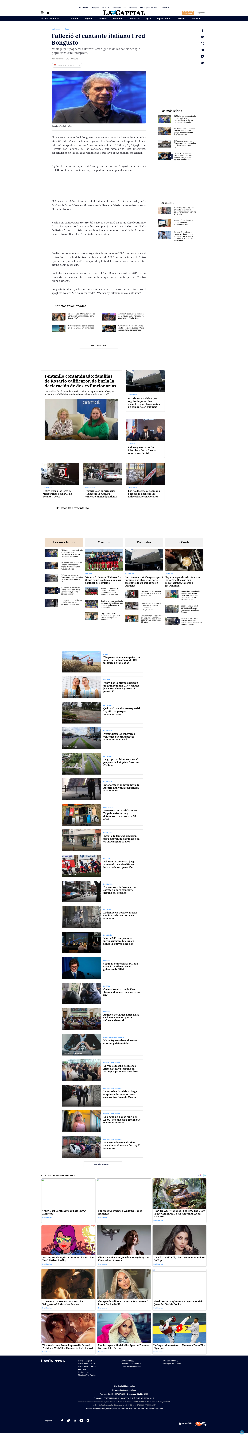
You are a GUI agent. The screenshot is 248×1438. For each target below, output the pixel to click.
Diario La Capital (85, 1361)
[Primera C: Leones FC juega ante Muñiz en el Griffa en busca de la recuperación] (102, 866)
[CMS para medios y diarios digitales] (185, 1423)
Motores (95, 8)
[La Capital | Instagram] (75, 1420)
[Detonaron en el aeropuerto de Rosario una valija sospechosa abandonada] (102, 789)
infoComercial (83, 1372)
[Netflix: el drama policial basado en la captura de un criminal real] (73, 328)
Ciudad (75, 19)
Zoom (67, 29)
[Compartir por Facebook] (202, 30)
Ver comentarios (98, 346)
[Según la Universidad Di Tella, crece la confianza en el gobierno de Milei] (102, 968)
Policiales (134, 19)
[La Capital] (124, 12)
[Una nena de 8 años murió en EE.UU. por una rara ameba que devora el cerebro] (102, 1121)
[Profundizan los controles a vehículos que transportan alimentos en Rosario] (102, 738)
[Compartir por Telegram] (202, 50)
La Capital (56, 29)
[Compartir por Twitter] (202, 37)
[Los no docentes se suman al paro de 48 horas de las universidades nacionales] (145, 482)
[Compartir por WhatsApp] (202, 43)
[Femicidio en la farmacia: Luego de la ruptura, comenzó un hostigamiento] (144, 606)
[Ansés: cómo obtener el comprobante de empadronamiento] (177, 223)
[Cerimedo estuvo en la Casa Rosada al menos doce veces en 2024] (102, 993)
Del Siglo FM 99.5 (170, 1361)
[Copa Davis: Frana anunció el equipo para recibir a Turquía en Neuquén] (104, 616)
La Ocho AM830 (127, 1361)
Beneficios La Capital (149, 8)
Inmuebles (83, 8)
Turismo (165, 8)
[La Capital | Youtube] (81, 1420)
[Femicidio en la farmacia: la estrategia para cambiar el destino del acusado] (102, 891)
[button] (42, 12)
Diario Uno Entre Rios (87, 1366)
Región (88, 19)
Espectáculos (163, 19)
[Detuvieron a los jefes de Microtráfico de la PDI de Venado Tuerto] (60, 482)
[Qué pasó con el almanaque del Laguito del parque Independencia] (102, 712)
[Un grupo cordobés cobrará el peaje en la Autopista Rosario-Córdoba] (102, 763)
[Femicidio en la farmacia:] (102, 482)
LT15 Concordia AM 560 (131, 1366)
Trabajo (105, 8)
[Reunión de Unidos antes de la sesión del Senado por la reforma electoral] (102, 1019)
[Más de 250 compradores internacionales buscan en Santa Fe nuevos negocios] (102, 942)
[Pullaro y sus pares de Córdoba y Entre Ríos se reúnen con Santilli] (145, 438)
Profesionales (119, 8)
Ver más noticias (101, 1164)
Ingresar (201, 13)
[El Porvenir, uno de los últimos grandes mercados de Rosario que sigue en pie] (177, 144)
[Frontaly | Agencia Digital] (199, 1424)
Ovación (102, 19)
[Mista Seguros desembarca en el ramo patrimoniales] (102, 1044)
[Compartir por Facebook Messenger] (202, 56)
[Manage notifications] (242, 1432)
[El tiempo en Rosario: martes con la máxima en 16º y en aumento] (102, 917)
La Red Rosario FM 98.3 (131, 1364)
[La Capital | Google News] (87, 1420)
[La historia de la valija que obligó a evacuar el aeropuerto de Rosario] (64, 603)
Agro (148, 19)
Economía (118, 19)
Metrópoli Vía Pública (86, 1375)
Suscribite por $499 (188, 13)
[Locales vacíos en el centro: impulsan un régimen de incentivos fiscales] (184, 609)
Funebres (133, 8)
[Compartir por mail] (202, 62)
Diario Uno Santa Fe (86, 1364)
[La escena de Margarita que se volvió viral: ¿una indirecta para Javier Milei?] (73, 316)
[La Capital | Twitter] (68, 1420)
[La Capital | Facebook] (62, 1420)
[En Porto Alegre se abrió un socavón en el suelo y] (102, 1146)
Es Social (196, 19)
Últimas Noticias (50, 19)
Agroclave (82, 1369)
